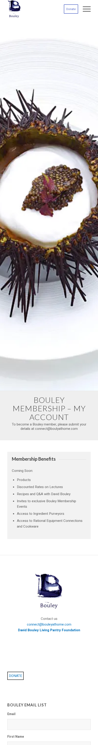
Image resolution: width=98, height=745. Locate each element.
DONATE (15, 675)
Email (11, 714)
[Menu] (84, 9)
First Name (15, 737)
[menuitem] (68, 9)
